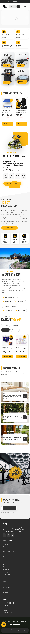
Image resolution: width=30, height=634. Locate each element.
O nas (8, 1)
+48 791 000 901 (8, 603)
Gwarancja (6, 554)
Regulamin (14, 1)
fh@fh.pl (5, 608)
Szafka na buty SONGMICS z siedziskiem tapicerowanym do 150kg (12, 396)
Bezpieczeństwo (7, 577)
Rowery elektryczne (10, 297)
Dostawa (5, 549)
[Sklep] (11, 630)
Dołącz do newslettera (9, 508)
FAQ (4, 564)
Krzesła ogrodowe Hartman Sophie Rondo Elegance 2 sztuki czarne (12, 439)
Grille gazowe (20, 301)
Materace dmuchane (10, 306)
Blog (4, 567)
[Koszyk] (25, 630)
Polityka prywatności (8, 544)
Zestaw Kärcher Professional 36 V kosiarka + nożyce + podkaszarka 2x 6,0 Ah (13, 164)
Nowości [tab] (5, 330)
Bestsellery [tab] (16, 325)
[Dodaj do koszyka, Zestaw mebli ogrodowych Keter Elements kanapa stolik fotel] (25, 417)
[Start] (5, 630)
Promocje (5, 592)
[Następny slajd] (26, 17)
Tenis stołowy (8, 310)
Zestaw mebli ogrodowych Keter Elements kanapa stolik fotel (12, 417)
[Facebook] (4, 535)
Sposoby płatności (8, 574)
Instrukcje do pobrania (9, 585)
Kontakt (21, 1)
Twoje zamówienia (8, 587)
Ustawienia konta (7, 590)
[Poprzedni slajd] (3, 17)
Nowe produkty (7, 595)
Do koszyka (7, 124)
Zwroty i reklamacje (8, 551)
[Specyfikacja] (11, 100)
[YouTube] (12, 535)
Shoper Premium (15, 624)
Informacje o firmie (8, 572)
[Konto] (18, 630)
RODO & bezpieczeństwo (8, 512)
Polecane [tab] (5, 325)
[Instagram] (8, 535)
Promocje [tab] (15, 330)
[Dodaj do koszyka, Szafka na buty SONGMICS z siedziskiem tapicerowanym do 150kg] (25, 396)
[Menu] (25, 6)
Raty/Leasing (6, 569)
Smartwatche (21, 310)
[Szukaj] (18, 6)
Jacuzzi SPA (8, 301)
